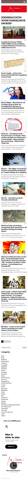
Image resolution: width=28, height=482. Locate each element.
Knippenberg (5, 381)
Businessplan (5, 361)
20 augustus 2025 (6, 290)
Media (3, 387)
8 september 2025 (6, 167)
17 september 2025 (6, 132)
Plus (2, 396)
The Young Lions (6, 407)
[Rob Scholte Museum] (14, 9)
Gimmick (4, 369)
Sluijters (3, 403)
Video (3, 414)
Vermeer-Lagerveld (7, 412)
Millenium (4, 390)
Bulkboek (4, 360)
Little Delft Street (6, 383)
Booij (2, 358)
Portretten (4, 398)
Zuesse (3, 416)
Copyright (4, 365)
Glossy (3, 370)
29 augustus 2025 (6, 224)
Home (3, 376)
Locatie (3, 385)
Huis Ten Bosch (5, 378)
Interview (4, 380)
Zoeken (24, 347)
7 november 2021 (6, 71)
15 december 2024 (6, 40)
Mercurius (4, 389)
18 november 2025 (6, 101)
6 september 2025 (6, 196)
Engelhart (4, 367)
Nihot (3, 392)
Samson (3, 401)
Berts (2, 356)
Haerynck (4, 372)
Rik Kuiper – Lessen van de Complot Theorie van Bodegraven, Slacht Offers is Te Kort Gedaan (13, 328)
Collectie (3, 363)
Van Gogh (4, 410)
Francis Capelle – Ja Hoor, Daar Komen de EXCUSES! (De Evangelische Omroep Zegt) (14, 75)
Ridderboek (4, 399)
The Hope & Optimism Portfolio (10, 405)
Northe (3, 394)
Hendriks (4, 374)
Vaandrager (4, 408)
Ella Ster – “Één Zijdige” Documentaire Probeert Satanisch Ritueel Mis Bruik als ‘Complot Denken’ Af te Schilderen (14, 170)
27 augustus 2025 (6, 255)
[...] (17, 54)
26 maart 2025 (5, 325)
